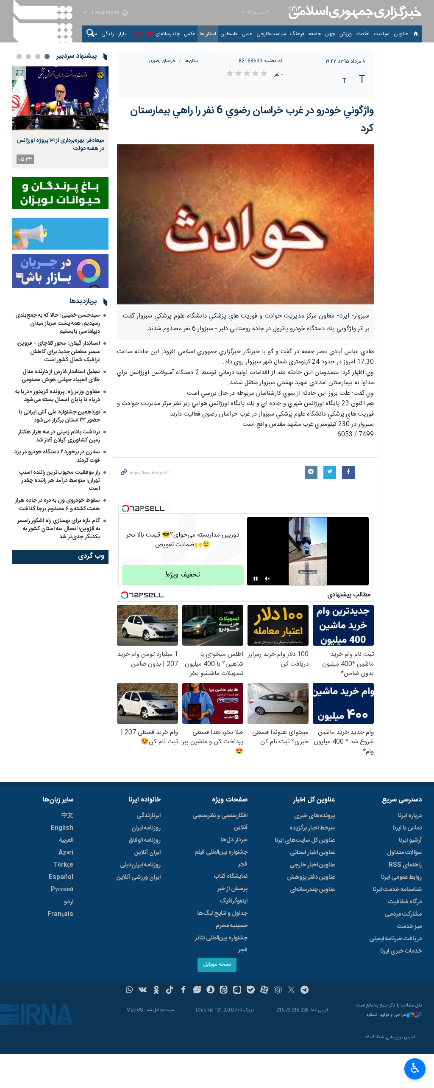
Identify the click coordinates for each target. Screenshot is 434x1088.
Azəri (65, 853)
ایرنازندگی (148, 816)
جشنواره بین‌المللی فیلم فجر (221, 858)
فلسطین (228, 34)
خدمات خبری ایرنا (401, 951)
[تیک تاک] (169, 991)
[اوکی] (156, 991)
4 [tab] (19, 56)
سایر (92, 34)
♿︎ (415, 1068)
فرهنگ (297, 34)
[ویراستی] (197, 991)
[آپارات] (264, 991)
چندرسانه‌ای (168, 34)
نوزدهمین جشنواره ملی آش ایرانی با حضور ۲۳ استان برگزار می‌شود (59, 416)
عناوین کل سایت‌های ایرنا (305, 840)
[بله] (250, 991)
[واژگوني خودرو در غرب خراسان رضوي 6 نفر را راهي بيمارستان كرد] (245, 225)
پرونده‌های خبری (314, 816)
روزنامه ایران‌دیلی (140, 865)
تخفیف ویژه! (182, 575)
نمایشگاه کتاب (231, 877)
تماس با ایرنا (407, 828)
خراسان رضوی (162, 61)
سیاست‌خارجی (271, 34)
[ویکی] (142, 991)
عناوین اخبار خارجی (312, 865)
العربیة (66, 840)
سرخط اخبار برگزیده (312, 828)
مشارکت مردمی (403, 914)
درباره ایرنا (410, 816)
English (62, 828)
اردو (68, 902)
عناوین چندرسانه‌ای (312, 890)
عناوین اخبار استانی (312, 853)
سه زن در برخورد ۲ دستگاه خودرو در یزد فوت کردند (57, 456)
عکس (189, 34)
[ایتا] (224, 991)
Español (61, 877)
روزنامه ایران (146, 828)
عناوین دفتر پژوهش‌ (311, 877)
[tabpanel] (60, 117)
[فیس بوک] (183, 991)
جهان (330, 34)
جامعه (315, 34)
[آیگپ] (237, 991)
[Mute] (267, 579)
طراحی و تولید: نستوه (386, 1015)
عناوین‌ (401, 34)
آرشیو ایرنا (410, 840)
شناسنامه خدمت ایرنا (397, 890)
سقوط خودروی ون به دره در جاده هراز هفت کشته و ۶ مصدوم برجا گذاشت (57, 504)
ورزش (345, 34)
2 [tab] (37, 56)
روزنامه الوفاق (144, 840)
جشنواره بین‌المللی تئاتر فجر (221, 944)
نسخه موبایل (217, 964)
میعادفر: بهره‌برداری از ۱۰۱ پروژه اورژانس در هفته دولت (60, 144)
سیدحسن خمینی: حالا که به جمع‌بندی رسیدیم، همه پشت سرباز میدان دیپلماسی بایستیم (57, 323)
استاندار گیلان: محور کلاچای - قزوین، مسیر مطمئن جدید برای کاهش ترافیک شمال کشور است (58, 351)
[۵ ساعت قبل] (60, 98)
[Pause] (255, 579)
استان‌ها (208, 34)
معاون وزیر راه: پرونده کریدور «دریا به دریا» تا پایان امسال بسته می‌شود (57, 396)
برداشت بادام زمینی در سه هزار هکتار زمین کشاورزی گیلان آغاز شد (59, 436)
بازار (122, 34)
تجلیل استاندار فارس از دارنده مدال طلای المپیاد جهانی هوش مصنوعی (61, 376)
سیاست (381, 34)
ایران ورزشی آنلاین (139, 877)
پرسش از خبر (232, 889)
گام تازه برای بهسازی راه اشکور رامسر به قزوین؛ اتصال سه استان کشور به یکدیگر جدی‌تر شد (58, 529)
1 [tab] (47, 56)
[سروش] (210, 991)
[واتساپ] (129, 991)
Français (60, 914)
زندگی (107, 34)
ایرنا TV (138, 34)
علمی (247, 34)
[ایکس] (291, 991)
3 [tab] (28, 56)
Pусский (62, 890)
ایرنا (354, 12)
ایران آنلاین (147, 853)
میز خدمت (409, 927)
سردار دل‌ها (234, 840)
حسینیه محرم (232, 926)
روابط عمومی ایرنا (401, 877)
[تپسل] (125, 508)
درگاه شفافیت (405, 902)
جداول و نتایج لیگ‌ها (222, 913)
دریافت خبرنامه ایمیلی (395, 939)
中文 (67, 816)
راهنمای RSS (405, 865)
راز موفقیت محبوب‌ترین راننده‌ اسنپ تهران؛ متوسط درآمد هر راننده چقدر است (59, 480)
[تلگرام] (305, 991)
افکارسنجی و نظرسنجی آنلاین (220, 822)
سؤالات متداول (404, 853)
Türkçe (63, 865)
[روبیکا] (278, 991)
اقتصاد (363, 34)
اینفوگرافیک (234, 901)
